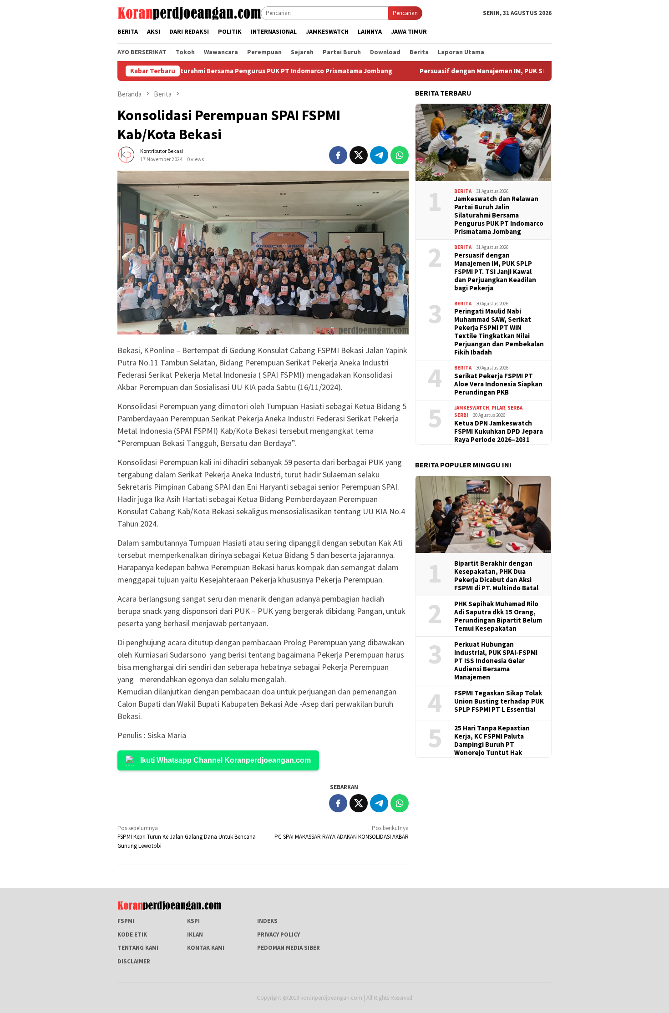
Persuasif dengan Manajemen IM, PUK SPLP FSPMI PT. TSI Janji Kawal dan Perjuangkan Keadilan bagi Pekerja (495, 271)
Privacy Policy (278, 934)
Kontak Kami (205, 948)
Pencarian (405, 13)
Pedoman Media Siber (288, 948)
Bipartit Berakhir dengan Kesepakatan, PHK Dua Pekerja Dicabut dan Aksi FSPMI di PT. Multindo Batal (496, 575)
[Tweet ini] (359, 155)
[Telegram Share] (379, 155)
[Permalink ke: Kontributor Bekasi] (126, 154)
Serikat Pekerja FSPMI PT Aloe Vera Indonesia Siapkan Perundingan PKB (498, 384)
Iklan (195, 934)
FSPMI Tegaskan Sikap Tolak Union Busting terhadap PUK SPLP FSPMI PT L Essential (499, 701)
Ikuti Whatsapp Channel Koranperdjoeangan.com (225, 760)
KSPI (193, 921)
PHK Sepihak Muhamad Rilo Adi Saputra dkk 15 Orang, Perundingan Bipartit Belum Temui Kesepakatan (498, 616)
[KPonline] (189, 12)
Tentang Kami (137, 948)
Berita (462, 191)
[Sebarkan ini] (338, 155)
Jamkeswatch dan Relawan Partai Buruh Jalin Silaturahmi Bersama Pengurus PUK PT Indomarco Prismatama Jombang (498, 215)
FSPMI (125, 921)
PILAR (498, 408)
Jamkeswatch (471, 408)
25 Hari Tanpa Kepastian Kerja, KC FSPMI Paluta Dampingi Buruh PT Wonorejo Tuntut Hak (492, 740)
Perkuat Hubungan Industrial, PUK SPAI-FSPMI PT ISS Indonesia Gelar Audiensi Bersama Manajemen (495, 660)
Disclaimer (133, 961)
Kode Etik (132, 934)
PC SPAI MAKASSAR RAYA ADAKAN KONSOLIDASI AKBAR (341, 832)
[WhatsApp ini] (399, 155)
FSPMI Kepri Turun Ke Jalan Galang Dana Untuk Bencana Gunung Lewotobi (186, 837)
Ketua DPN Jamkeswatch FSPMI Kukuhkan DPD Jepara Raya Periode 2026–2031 (498, 431)
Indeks (267, 921)
